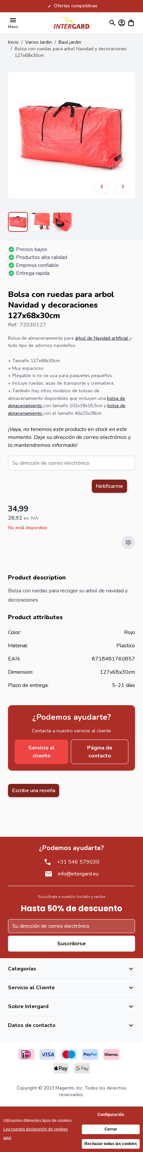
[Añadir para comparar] (128, 542)
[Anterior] (101, 186)
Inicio (13, 42)
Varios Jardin (38, 42)
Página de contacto (99, 751)
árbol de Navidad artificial (102, 338)
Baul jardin (70, 42)
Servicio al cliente (41, 751)
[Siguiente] (123, 186)
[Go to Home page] (71, 23)
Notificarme (109, 486)
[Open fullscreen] (71, 135)
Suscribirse (71, 943)
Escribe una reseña (33, 790)
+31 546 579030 (78, 862)
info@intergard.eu (78, 873)
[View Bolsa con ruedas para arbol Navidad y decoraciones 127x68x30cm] (18, 222)
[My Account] (122, 23)
